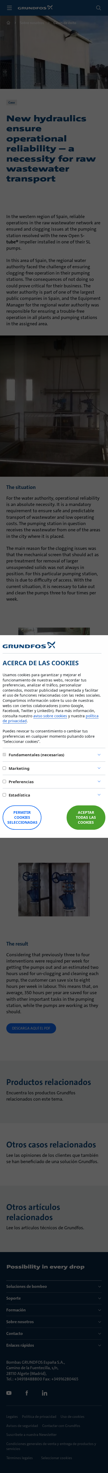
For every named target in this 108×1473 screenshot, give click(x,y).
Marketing (19, 768)
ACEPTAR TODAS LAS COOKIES (86, 817)
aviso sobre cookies (50, 715)
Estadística (19, 795)
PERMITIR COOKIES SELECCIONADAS (22, 817)
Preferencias (21, 781)
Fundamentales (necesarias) (36, 754)
